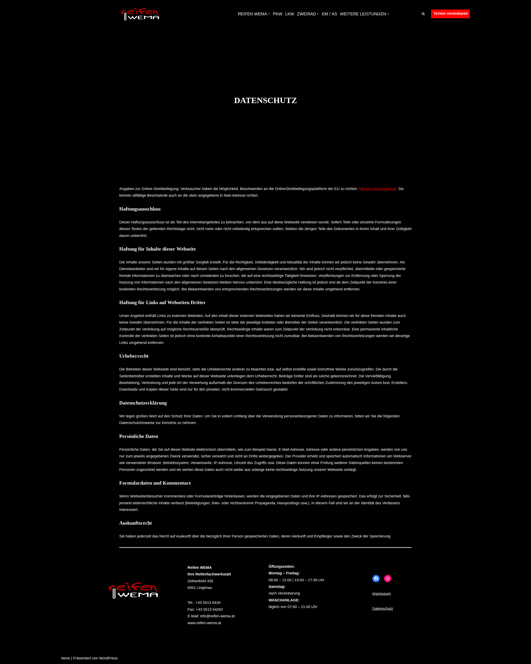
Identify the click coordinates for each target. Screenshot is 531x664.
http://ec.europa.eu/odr (377, 189)
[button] (269, 14)
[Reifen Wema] (140, 13)
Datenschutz (382, 609)
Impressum (381, 594)
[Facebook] (376, 578)
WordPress (108, 658)
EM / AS (329, 14)
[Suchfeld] (423, 13)
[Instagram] (387, 578)
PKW (277, 14)
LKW (289, 14)
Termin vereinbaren (451, 13)
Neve (65, 658)
